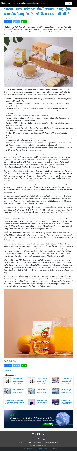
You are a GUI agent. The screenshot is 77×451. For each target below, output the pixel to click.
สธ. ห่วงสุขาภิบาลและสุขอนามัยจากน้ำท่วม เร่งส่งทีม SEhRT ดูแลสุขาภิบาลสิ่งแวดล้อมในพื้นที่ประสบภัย (66, 392)
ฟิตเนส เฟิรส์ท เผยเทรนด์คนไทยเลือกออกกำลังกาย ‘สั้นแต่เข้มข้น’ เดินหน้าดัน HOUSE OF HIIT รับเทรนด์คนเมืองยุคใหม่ (14, 402)
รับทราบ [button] (68, 3)
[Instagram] (44, 439)
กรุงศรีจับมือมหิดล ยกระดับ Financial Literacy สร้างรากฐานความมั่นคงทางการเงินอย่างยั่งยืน (18, 380)
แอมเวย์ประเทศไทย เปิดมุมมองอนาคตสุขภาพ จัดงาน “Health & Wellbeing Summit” (18, 391)
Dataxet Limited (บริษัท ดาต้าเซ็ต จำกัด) (37, 448)
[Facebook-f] (33, 439)
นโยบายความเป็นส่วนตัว (30, 3)
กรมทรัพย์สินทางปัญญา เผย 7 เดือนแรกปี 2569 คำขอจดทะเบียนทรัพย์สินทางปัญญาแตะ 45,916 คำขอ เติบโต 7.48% (42, 403)
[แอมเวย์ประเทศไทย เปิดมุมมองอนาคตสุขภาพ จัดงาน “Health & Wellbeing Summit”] (7, 391)
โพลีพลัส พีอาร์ (8, 370)
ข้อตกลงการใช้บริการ (43, 3)
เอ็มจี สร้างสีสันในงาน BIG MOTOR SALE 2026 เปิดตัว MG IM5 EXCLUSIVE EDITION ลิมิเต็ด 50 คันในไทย (66, 403)
